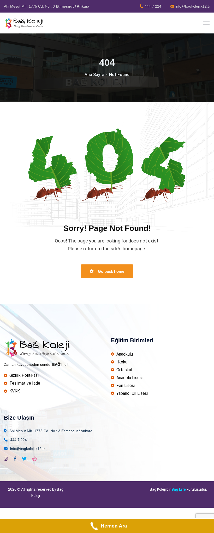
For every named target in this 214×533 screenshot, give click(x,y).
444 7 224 (153, 6)
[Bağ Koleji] (24, 22)
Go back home (110, 271)
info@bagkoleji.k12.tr (192, 6)
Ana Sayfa (94, 74)
